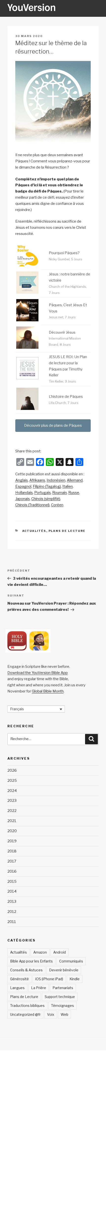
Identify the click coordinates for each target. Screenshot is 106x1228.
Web (64, 1014)
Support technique (60, 997)
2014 (12, 891)
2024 (12, 790)
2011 (11, 922)
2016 (12, 871)
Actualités (34, 531)
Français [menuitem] (17, 709)
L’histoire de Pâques (66, 396)
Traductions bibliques (27, 1005)
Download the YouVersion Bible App (37, 673)
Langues (17, 988)
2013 (11, 901)
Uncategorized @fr (25, 1014)
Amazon (40, 952)
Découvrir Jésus (62, 332)
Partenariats (63, 988)
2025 (12, 780)
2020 (12, 831)
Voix (50, 1014)
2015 (12, 881)
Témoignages (62, 1005)
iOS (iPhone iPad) (49, 979)
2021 (11, 821)
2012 (11, 911)
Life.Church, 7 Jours (63, 403)
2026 (12, 770)
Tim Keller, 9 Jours (62, 381)
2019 (12, 841)
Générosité (19, 979)
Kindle (75, 979)
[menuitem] (21, 480)
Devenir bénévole (63, 970)
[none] (36, 709)
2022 (12, 810)
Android (59, 952)
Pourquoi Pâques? (64, 253)
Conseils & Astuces (26, 970)
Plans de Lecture (67, 531)
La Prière (38, 988)
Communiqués (71, 961)
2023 (12, 800)
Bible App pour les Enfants (31, 961)
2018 (12, 851)
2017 (11, 861)
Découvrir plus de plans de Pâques (53, 425)
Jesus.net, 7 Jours (62, 317)
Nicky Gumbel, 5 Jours (65, 259)
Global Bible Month (48, 691)
